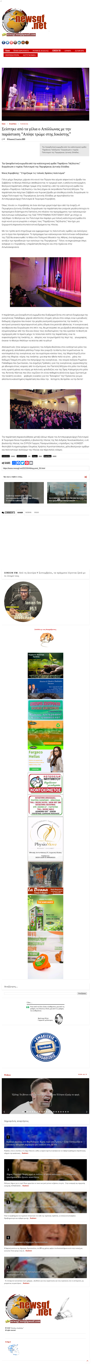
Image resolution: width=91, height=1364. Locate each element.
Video (7, 1074)
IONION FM (56, 50)
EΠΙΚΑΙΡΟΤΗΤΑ (21, 50)
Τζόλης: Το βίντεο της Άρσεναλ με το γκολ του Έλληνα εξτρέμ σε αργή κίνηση (45, 1095)
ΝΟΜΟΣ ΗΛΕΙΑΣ (41, 50)
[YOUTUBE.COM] (12, 44)
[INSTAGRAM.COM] (15, 44)
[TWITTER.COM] (7, 44)
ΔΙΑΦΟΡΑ (79, 50)
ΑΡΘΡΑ (67, 50)
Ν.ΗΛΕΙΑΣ (24, 123)
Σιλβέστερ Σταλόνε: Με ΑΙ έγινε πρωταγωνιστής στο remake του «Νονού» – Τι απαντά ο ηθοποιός (23, 498)
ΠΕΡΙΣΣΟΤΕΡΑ (12, 54)
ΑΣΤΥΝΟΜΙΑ (29, 54)
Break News (12, 123)
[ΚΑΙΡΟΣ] (19, 44)
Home (7, 50)
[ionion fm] (27, 44)
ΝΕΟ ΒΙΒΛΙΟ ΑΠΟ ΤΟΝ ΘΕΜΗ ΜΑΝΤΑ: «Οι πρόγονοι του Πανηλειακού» (66, 499)
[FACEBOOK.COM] (3, 44)
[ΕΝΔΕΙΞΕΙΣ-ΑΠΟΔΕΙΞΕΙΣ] (23, 44)
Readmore (46, 1104)
